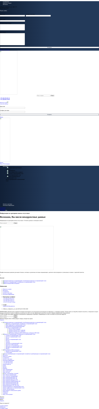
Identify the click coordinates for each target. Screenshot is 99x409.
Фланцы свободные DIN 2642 (32, 332)
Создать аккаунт (4, 405)
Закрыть (2, 320)
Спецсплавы (9, 352)
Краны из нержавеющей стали (29, 323)
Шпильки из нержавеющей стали (14, 346)
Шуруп (7, 348)
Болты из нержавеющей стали (13, 336)
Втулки (7, 340)
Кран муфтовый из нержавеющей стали (16, 325)
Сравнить (5, 393)
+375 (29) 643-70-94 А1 (8, 299)
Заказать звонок (4, 104)
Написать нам (3, 102)
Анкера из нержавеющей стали (13, 335)
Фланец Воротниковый (14, 329)
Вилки (7, 338)
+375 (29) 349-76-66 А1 (8, 300)
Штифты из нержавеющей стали (14, 347)
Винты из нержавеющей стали (13, 339)
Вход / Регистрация (7, 394)
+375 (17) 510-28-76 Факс (9, 302)
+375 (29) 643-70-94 (5, 99)
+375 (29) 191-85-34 (5, 98)
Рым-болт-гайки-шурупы (12, 344)
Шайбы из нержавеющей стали (13, 351)
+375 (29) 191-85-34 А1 (8, 298)
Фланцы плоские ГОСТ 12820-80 (17, 330)
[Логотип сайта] (8, 94)
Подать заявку (3, 10)
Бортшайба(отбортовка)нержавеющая (15, 326)
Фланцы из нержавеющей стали (14, 327)
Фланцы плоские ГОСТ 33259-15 (17, 331)
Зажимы (8, 342)
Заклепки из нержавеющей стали (14, 343)
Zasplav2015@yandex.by (9, 306)
